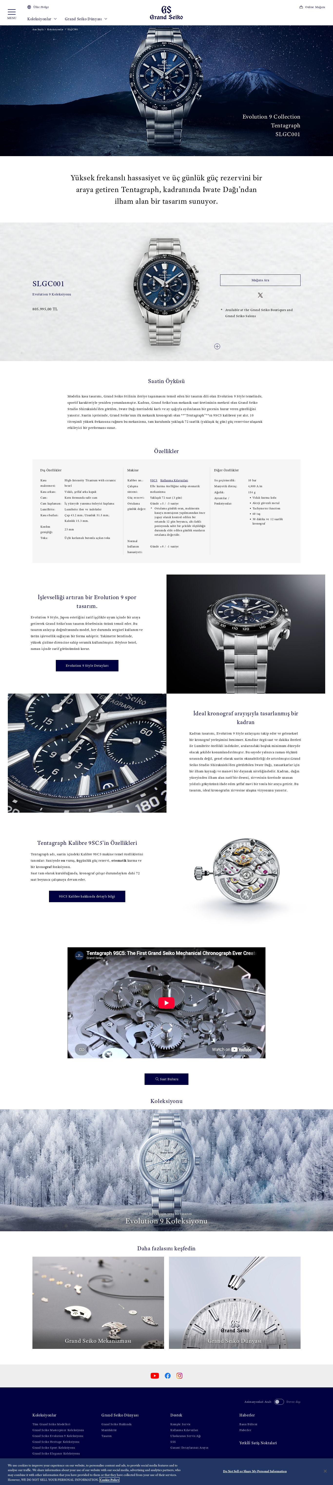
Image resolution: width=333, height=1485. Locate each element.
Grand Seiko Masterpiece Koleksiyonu (58, 1430)
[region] (166, 1471)
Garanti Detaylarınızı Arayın (189, 1447)
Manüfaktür (109, 1430)
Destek (176, 1415)
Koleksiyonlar (39, 19)
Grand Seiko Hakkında (116, 1424)
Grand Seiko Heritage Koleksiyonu (55, 1442)
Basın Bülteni (248, 1424)
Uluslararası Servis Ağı (185, 1436)
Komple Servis (180, 1424)
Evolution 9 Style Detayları (87, 666)
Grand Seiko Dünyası (84, 19)
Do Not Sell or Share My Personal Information (255, 1471)
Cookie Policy (109, 1480)
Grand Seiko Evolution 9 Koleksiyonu (57, 1436)
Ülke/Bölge (41, 7)
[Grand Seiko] (166, 12)
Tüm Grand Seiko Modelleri (51, 1424)
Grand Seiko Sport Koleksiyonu (53, 1447)
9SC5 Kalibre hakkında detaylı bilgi (87, 896)
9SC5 (153, 480)
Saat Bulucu (169, 1079)
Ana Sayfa (37, 29)
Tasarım (106, 1436)
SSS (173, 1442)
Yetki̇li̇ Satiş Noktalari (258, 1443)
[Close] (325, 1471)
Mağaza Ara (260, 280)
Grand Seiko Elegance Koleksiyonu (56, 1453)
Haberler (247, 1415)
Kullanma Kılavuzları (174, 480)
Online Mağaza (315, 7)
